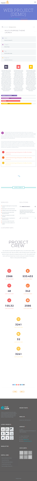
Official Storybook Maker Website (7, 462)
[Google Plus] (16, 384)
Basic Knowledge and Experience (7, 466)
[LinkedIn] (22, 384)
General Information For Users (7, 458)
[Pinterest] (18, 384)
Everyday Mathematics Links (6, 464)
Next (22, 391)
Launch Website (18, 187)
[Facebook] (13, 384)
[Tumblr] (20, 384)
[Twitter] (15, 384)
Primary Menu (35, 2)
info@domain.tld (26, 439)
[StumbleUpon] (23, 384)
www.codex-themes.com (28, 441)
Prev (15, 391)
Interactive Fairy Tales (5, 460)
